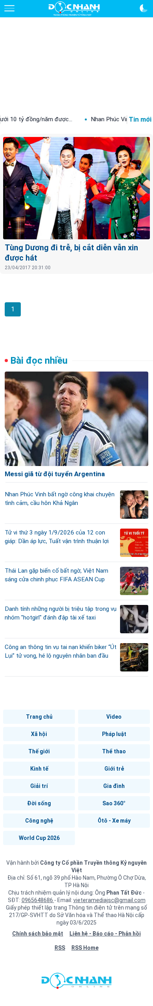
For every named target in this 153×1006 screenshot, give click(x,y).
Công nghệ (39, 820)
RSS (60, 948)
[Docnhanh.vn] (76, 983)
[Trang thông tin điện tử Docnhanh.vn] (74, 8)
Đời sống (39, 803)
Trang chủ (39, 717)
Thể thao (114, 751)
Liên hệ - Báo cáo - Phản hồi (105, 933)
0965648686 (38, 900)
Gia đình (114, 786)
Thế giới (39, 751)
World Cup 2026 (39, 838)
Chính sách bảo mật (37, 933)
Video (114, 717)
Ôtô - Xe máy (114, 820)
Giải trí (39, 786)
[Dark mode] (143, 8)
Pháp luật (114, 734)
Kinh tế (39, 769)
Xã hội (39, 734)
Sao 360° (114, 803)
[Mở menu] (9, 8)
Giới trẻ (114, 769)
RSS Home (84, 948)
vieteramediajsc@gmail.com (109, 900)
